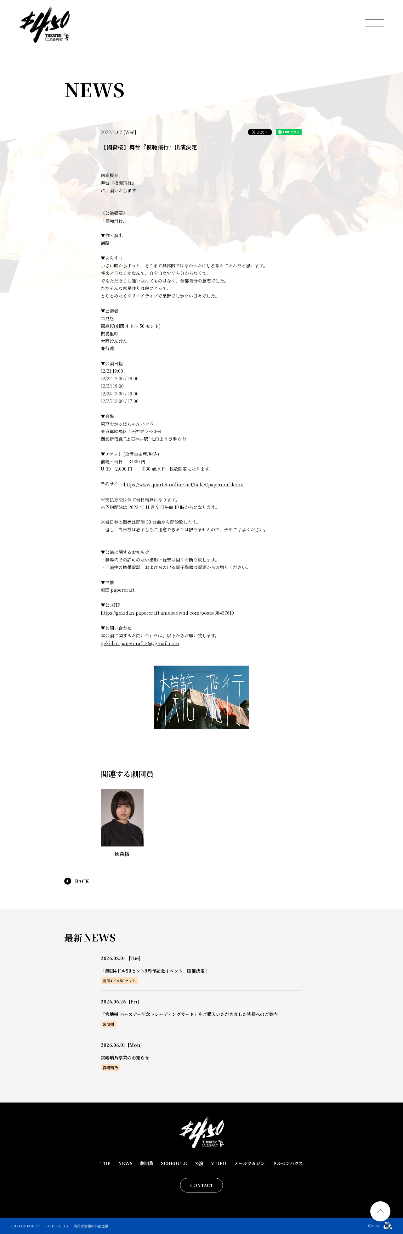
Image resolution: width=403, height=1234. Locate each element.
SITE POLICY (57, 1225)
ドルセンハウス (287, 1163)
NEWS (125, 1163)
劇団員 (146, 1163)
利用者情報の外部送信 (91, 1225)
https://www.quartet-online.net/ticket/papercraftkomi (184, 484)
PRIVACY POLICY (25, 1225)
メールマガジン (249, 1163)
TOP (105, 1163)
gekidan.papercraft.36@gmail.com (140, 643)
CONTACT (201, 1185)
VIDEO (218, 1163)
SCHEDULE (174, 1163)
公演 (199, 1163)
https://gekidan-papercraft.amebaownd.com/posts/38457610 (167, 613)
